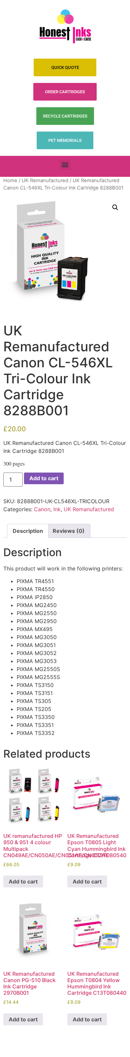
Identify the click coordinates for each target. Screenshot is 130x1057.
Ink (57, 509)
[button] (65, 164)
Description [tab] (28, 531)
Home (10, 180)
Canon (42, 509)
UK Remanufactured (45, 180)
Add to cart (43, 478)
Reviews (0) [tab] (69, 531)
